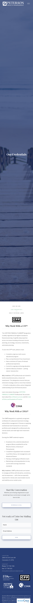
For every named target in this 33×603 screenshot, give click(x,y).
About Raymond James (16, 313)
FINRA (7, 597)
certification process (17, 397)
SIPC (9, 597)
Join (16, 537)
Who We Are (17, 306)
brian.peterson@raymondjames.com (12, 571)
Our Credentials (16, 309)
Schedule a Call (16, 505)
